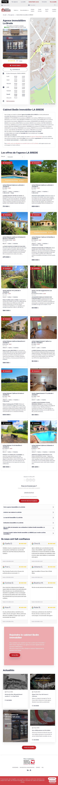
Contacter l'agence (16, 65)
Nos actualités (53, 1)
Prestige (4, 1)
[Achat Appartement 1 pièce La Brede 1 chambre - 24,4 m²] (43, 341)
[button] (43, 59)
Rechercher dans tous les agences (29, 500)
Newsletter (32, 5)
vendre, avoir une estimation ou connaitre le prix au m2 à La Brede (22, 143)
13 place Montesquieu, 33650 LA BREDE (15, 73)
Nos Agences (15, 1)
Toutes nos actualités (29, 747)
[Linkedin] (28, 770)
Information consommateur (27, 767)
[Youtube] (30, 770)
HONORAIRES (15, 767)
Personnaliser (52, 782)
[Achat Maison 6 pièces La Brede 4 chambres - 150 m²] (43, 185)
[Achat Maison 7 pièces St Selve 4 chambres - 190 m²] (14, 393)
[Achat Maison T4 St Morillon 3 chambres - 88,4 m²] (14, 445)
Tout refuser (52, 781)
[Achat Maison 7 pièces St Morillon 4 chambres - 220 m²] (43, 238)
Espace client (6, 5)
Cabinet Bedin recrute (34, 1)
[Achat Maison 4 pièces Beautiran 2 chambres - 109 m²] (14, 341)
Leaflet (45, 103)
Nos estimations (23, 10)
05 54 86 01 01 (16, 69)
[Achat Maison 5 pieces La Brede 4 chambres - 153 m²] (14, 185)
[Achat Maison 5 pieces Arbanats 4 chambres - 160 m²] (43, 445)
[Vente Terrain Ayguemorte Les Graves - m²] (43, 290)
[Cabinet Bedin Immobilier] (6, 10)
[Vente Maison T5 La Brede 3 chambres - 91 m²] (14, 290)
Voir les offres (15, 655)
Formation (44, 1)
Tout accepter (52, 778)
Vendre (15, 10)
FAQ (42, 767)
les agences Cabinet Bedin (36, 136)
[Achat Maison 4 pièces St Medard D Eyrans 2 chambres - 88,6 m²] (14, 238)
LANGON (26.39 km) (29, 492)
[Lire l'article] (15, 691)
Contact (38, 767)
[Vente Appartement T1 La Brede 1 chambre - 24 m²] (43, 393)
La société (23, 1)
